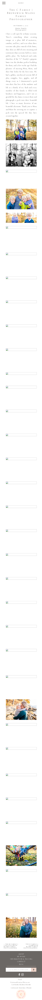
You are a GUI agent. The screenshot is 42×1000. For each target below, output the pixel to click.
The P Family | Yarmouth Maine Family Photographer (31, 946)
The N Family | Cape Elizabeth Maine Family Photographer (11, 946)
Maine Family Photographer (21, 29)
